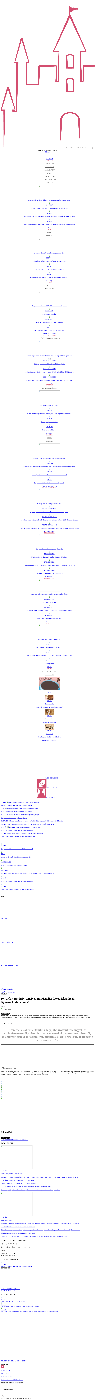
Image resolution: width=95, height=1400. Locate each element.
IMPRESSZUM (5, 1370)
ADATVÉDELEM (6, 1376)
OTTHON (49, 433)
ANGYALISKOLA (49, 176)
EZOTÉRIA (49, 159)
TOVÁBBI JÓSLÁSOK (8, 992)
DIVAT (49, 232)
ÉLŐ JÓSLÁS (49, 675)
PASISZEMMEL (49, 531)
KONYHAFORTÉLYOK (49, 388)
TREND (49, 227)
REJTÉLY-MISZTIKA (49, 179)
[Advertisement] (47, 755)
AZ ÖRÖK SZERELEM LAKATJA (49, 338)
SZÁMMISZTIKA (49, 170)
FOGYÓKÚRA (49, 288)
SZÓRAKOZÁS (49, 576)
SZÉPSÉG (49, 235)
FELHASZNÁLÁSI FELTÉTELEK (12, 1380)
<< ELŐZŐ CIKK (6, 1140)
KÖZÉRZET (49, 285)
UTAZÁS (49, 621)
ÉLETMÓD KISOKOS (49, 740)
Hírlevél (47, 152)
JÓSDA (49, 667)
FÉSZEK (49, 438)
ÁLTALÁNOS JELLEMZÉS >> (10, 1289)
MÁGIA (49, 173)
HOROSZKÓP (49, 167)
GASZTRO (49, 383)
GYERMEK (49, 441)
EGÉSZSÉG (49, 280)
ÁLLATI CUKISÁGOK (49, 486)
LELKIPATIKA (49, 163)
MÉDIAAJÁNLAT (6, 1373)
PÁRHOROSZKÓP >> (8, 1290)
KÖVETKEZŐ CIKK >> (20, 1140)
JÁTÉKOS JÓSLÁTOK (49, 671)
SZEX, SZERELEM (49, 333)
